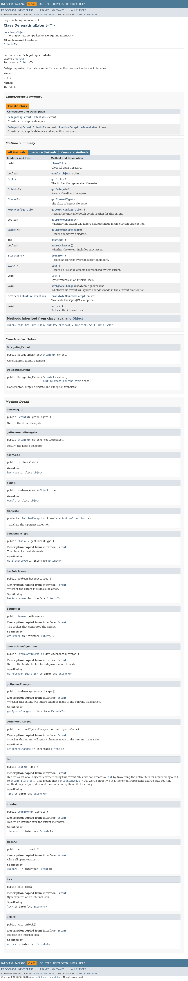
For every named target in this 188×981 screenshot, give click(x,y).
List (11, 265)
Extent (8, 44)
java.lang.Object (14, 32)
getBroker (58, 179)
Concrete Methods (74, 152)
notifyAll (65, 324)
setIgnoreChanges (63, 286)
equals (55, 173)
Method (49, 14)
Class (11, 199)
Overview (7, 4)
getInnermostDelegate (66, 229)
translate (58, 296)
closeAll (57, 163)
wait (92, 324)
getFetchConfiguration (66, 209)
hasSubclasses (60, 245)
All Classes (78, 10)
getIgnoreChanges (63, 219)
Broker (12, 179)
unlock (55, 306)
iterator (57, 255)
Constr (37, 14)
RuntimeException (34, 296)
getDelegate (59, 189)
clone (11, 324)
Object (19, 58)
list (54, 265)
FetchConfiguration (21, 209)
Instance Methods (43, 152)
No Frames (57, 10)
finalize (23, 324)
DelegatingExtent (19, 117)
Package (20, 4)
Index (73, 4)
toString (80, 324)
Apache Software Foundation (45, 977)
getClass (38, 324)
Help (82, 4)
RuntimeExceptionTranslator (78, 127)
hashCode (57, 239)
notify (51, 324)
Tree (48, 4)
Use (41, 4)
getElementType (61, 199)
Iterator (13, 255)
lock (54, 275)
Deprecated (60, 4)
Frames (44, 10)
